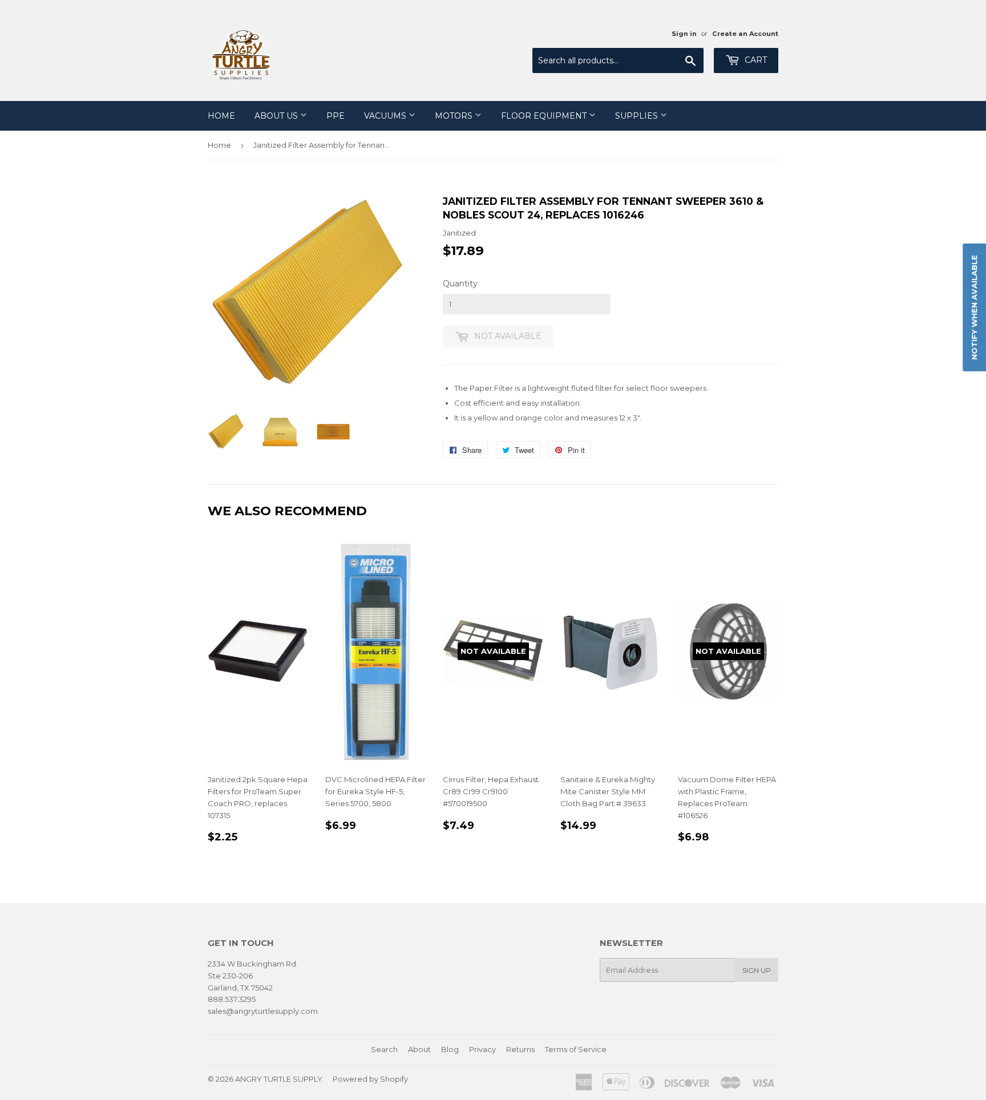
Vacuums (386, 116)
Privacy (482, 1049)
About (419, 1049)
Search (384, 1049)
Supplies (637, 116)
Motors (455, 116)
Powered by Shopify (370, 1078)
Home (221, 116)
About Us (277, 116)
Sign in (684, 34)
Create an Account (745, 34)
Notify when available (974, 306)
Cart (754, 60)
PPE (335, 116)
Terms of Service (576, 1049)
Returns (520, 1049)
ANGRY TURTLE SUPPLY (278, 1078)
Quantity (460, 283)
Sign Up (756, 970)
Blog (450, 1049)
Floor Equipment (545, 116)
